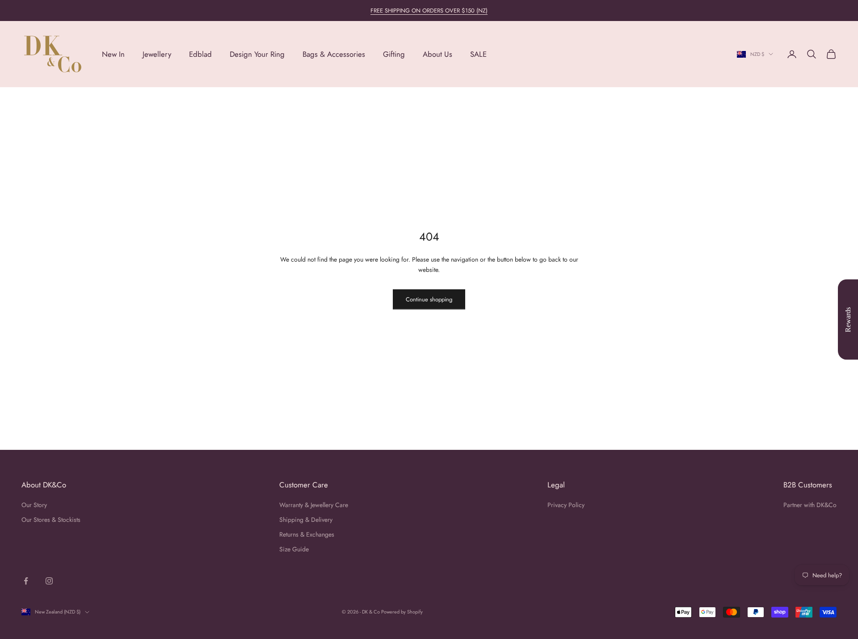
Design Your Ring (257, 54)
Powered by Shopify (402, 611)
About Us (437, 54)
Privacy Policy (566, 504)
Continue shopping (429, 299)
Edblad (200, 54)
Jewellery (157, 54)
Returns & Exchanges (306, 534)
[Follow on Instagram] (49, 580)
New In (113, 54)
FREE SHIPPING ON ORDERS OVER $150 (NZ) (429, 10)
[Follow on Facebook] (25, 580)
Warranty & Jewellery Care (313, 504)
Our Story (34, 504)
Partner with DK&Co (810, 504)
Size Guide (294, 549)
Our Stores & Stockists (50, 519)
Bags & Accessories (334, 54)
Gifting (394, 54)
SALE (478, 54)
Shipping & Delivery (305, 519)
